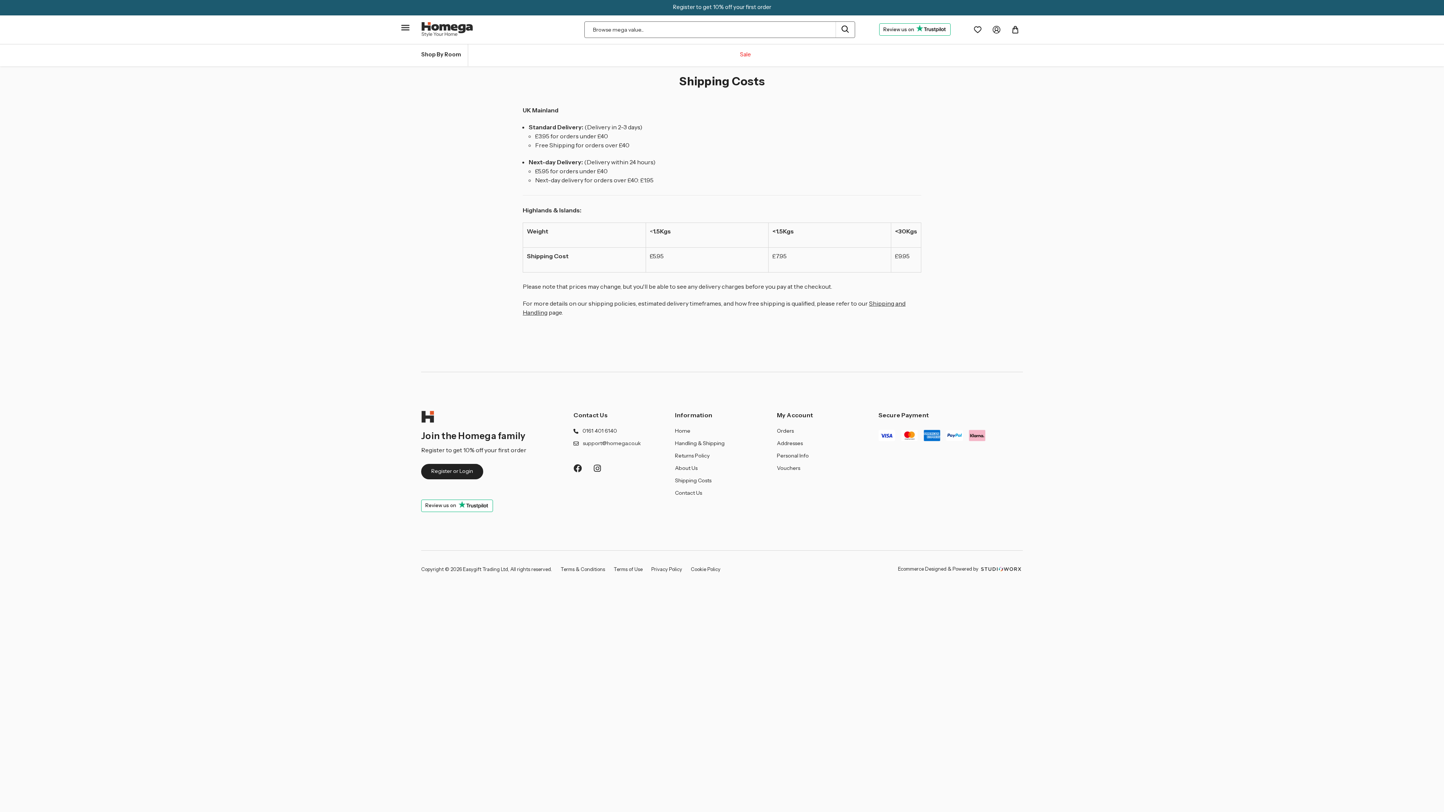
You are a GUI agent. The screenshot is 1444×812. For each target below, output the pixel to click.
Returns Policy (692, 455)
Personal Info (793, 455)
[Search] (845, 30)
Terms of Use (628, 569)
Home (682, 430)
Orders (785, 430)
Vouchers (788, 468)
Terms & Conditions (583, 569)
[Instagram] (598, 468)
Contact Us (590, 415)
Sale (745, 54)
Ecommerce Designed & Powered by (939, 569)
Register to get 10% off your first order (722, 7)
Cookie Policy (705, 569)
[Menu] (406, 31)
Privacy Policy (666, 569)
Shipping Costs (693, 480)
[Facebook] (577, 468)
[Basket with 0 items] (1015, 29)
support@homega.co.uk (612, 443)
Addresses (790, 443)
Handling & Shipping (700, 443)
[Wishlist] (977, 29)
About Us (686, 468)
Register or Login (452, 471)
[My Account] (996, 29)
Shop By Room (441, 54)
